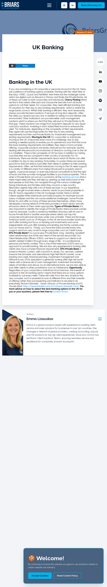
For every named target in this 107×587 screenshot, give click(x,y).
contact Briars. (60, 291)
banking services (71, 177)
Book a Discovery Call (91, 5)
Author (30, 314)
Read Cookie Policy (67, 575)
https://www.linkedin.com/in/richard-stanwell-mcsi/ (51, 286)
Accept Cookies (39, 575)
